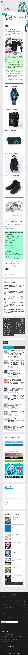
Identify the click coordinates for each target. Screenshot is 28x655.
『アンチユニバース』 (17, 542)
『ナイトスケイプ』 (16, 559)
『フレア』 (14, 567)
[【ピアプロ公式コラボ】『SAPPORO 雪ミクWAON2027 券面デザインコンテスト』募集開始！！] (5, 372)
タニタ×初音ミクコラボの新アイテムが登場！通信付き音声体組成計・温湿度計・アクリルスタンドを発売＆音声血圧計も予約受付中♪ (16, 363)
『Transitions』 (15, 534)
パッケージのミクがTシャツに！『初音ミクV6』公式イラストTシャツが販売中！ (13, 298)
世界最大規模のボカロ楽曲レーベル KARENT (11, 636)
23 (21, 607)
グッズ (4, 13)
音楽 (5, 504)
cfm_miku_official (14, 454)
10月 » (3, 613)
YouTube (14, 448)
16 (21, 604)
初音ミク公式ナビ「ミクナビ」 (14, 463)
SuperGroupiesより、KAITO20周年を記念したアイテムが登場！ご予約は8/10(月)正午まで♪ (14, 287)
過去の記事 (7, 502)
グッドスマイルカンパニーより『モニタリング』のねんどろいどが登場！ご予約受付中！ (16, 390)
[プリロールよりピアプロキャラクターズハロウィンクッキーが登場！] (5, 413)
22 (17, 607)
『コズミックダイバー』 (17, 575)
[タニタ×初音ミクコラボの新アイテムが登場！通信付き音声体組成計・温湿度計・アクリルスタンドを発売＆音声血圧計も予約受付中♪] (5, 362)
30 (21, 610)
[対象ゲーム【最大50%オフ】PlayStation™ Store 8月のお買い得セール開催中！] (5, 420)
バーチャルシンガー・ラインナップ (9, 639)
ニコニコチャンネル (14, 451)
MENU (5, 2)
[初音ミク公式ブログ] (9, 5)
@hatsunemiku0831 (14, 457)
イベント (6, 489)
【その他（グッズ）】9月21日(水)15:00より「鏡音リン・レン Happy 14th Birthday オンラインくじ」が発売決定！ (19, 326)
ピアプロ (6, 499)
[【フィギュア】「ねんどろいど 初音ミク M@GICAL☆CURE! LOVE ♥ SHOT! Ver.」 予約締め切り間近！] (5, 397)
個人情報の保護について (6, 641)
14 (13, 604)
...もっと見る (14, 583)
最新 (8, 347)
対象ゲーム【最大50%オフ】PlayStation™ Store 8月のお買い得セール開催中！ (16, 420)
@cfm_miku (14, 441)
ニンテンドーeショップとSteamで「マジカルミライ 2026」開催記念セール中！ (15, 406)
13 (10, 604)
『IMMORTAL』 (15, 517)
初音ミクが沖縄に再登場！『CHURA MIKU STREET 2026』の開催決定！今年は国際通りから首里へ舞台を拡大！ (16, 381)
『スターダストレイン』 (17, 550)
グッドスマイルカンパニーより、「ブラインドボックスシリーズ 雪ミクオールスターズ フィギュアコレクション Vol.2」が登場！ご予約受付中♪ (16, 353)
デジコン (6, 497)
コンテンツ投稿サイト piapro (7, 634)
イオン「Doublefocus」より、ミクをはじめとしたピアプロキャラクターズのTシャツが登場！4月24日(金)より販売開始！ (13, 304)
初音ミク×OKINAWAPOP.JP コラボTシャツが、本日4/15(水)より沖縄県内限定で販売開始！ (14, 311)
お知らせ (6, 492)
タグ (19, 347)
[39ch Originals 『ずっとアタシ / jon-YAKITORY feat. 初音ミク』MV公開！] (5, 427)
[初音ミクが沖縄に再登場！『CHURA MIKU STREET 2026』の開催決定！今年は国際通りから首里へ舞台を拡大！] (5, 381)
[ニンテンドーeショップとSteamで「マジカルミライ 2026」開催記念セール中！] (5, 405)
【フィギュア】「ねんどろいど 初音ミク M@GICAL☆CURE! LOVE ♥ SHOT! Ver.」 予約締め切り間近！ (16, 397)
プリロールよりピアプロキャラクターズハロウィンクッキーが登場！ (16, 413)
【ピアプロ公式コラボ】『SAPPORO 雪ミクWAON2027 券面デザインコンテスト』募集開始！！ (16, 373)
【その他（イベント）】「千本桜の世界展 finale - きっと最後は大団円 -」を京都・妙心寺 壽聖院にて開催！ (8, 327)
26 (6, 610)
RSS (3, 627)
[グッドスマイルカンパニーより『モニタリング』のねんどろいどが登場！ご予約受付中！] (5, 389)
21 (13, 607)
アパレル (14, 274)
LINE (14, 460)
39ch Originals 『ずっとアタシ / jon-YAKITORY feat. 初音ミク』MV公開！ (16, 428)
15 (17, 604)
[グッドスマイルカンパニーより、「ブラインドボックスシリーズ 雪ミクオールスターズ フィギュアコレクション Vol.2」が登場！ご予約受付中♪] (5, 352)
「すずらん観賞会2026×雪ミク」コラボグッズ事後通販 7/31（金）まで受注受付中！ (13, 293)
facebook (14, 444)
